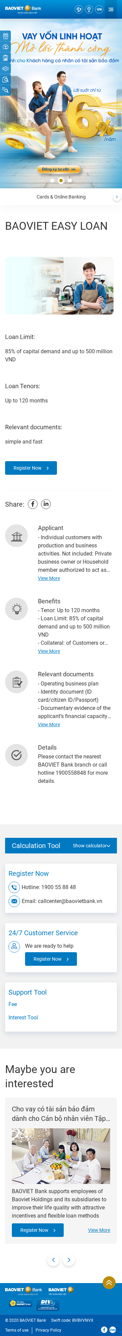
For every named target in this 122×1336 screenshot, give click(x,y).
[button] (52, 181)
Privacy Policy (48, 1330)
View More (99, 1230)
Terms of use (16, 1330)
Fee (12, 1004)
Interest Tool (23, 1017)
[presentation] (117, 197)
